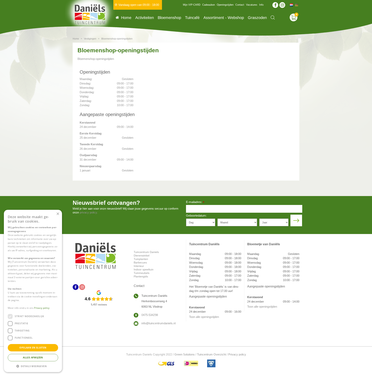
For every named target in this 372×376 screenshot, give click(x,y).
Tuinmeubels (141, 272)
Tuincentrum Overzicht (211, 354)
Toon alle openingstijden (204, 316)
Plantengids (141, 276)
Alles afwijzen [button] (33, 357)
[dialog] (33, 291)
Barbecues (140, 262)
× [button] (57, 214)
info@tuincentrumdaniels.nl (158, 323)
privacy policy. (89, 212)
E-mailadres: (195, 202)
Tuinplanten (141, 259)
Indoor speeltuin (143, 269)
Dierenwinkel (141, 255)
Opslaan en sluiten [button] (32, 347)
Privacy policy (237, 354)
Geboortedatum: (196, 215)
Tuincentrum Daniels (146, 252)
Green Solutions (184, 354)
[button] (33, 366)
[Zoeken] (273, 17)
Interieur (139, 266)
